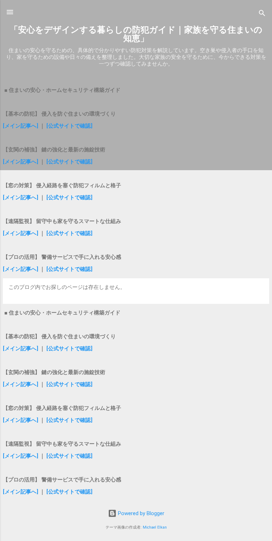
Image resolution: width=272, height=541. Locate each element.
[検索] (262, 14)
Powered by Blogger (140, 513)
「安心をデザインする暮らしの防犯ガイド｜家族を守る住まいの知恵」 (136, 34)
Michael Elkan (155, 527)
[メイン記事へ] (20, 126)
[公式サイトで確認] (69, 126)
